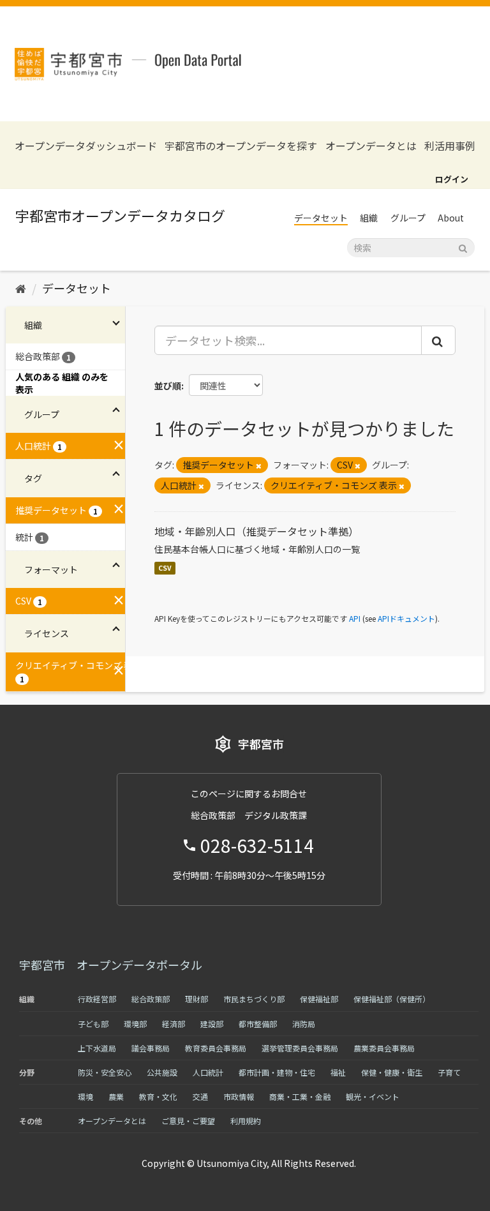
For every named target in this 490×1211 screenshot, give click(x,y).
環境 (85, 1096)
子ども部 (93, 1023)
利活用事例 (449, 146)
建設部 (211, 1023)
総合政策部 (150, 998)
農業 (116, 1096)
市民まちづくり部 (254, 998)
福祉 (338, 1072)
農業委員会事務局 (384, 1047)
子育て (449, 1072)
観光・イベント (372, 1096)
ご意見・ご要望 (188, 1120)
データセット (321, 217)
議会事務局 (150, 1047)
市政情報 (238, 1096)
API (354, 618)
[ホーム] (20, 288)
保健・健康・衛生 (391, 1072)
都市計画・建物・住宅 (277, 1072)
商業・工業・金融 (299, 1096)
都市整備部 (258, 1023)
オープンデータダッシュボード (86, 146)
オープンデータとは (371, 146)
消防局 (303, 1023)
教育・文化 (158, 1096)
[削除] (259, 465)
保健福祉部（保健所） (391, 998)
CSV (165, 568)
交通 (200, 1096)
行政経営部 (97, 998)
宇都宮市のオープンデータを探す (241, 146)
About (451, 217)
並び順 (167, 385)
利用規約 (245, 1120)
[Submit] (462, 246)
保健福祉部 (319, 998)
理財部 (196, 998)
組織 (369, 217)
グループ (408, 217)
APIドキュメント (406, 618)
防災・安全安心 (104, 1072)
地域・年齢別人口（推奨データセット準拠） (256, 531)
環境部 (135, 1023)
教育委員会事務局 (215, 1047)
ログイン (451, 179)
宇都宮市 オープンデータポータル (110, 964)
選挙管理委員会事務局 (300, 1047)
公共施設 (162, 1072)
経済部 (173, 1023)
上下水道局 (97, 1047)
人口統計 (208, 1072)
